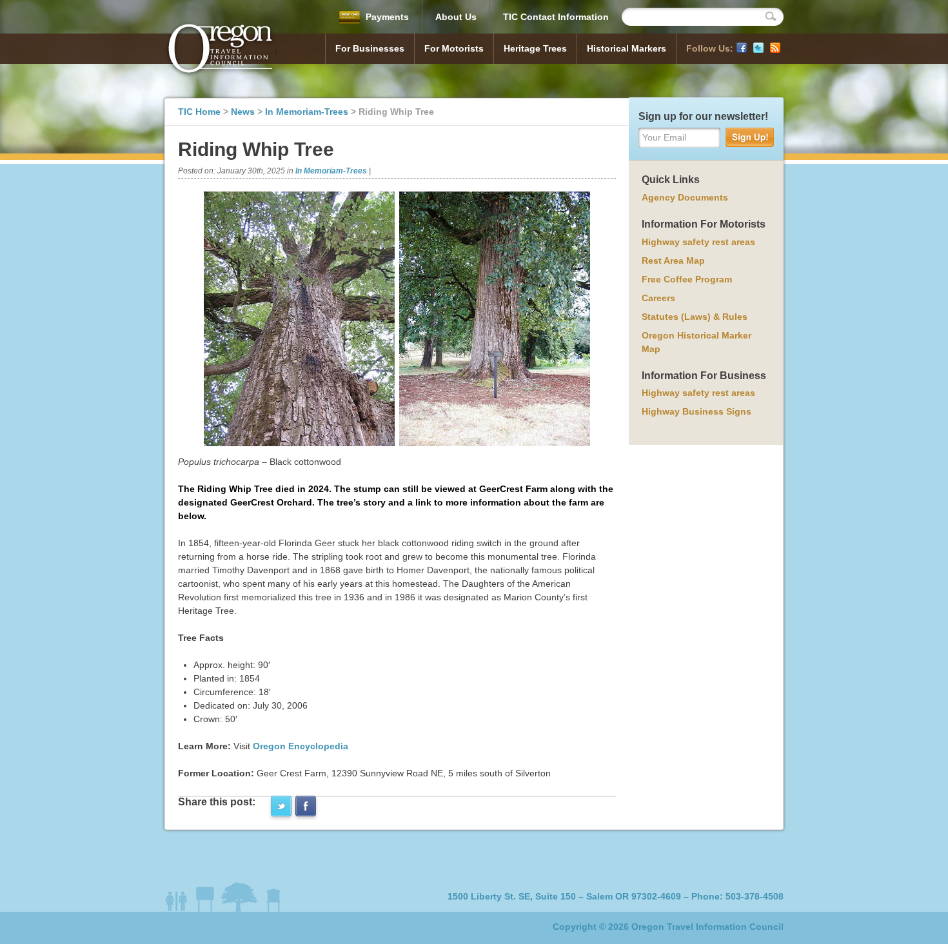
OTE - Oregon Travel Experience (221, 50)
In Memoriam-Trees (306, 111)
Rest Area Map (673, 260)
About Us (456, 17)
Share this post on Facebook (305, 806)
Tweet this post (281, 806)
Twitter (758, 48)
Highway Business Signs (696, 411)
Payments (386, 17)
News (243, 111)
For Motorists (454, 48)
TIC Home (199, 111)
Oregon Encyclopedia (300, 746)
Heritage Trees (535, 48)
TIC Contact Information (556, 17)
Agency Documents (685, 197)
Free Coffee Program (687, 279)
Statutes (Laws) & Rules (694, 316)
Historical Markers (626, 48)
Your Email (664, 137)
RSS (775, 48)
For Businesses (369, 48)
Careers (658, 298)
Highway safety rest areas (698, 242)
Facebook (741, 48)
